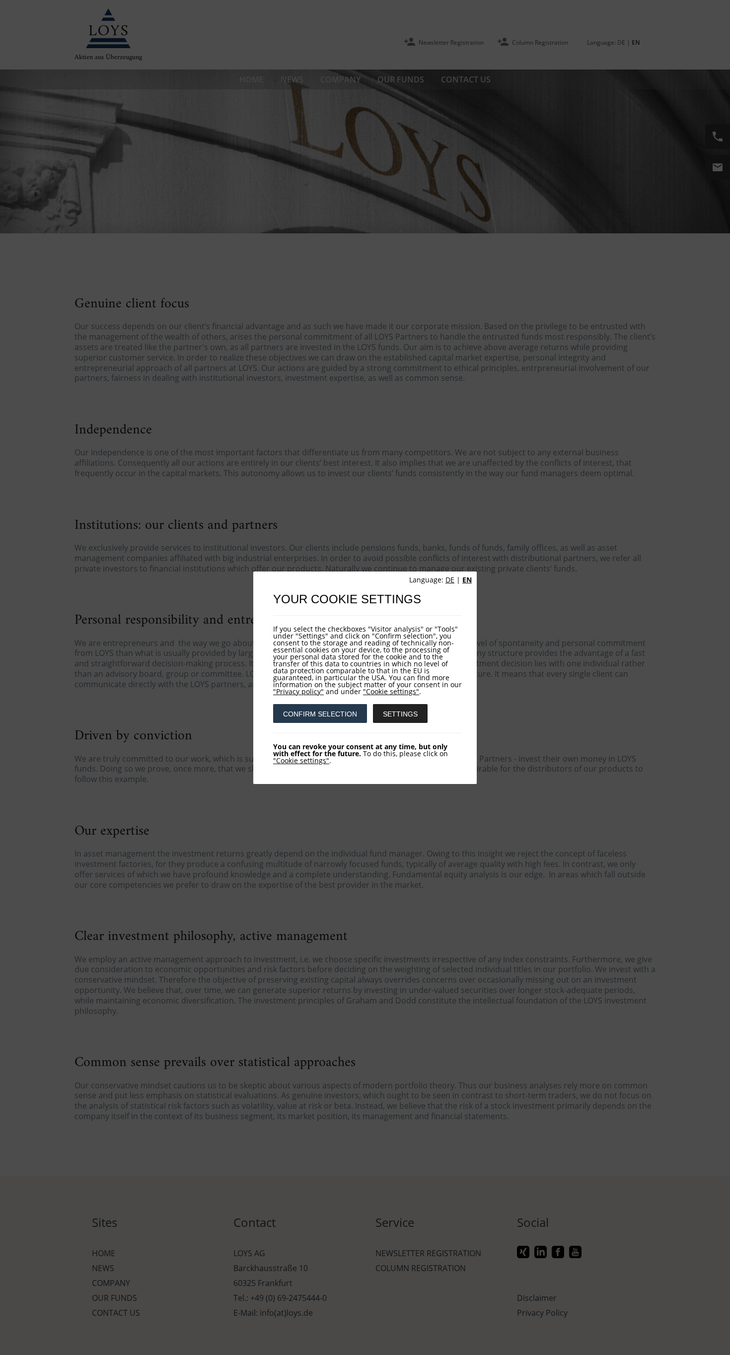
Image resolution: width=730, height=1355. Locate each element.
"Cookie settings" (391, 691)
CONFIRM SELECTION (320, 714)
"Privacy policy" (298, 691)
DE (449, 579)
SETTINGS (400, 714)
